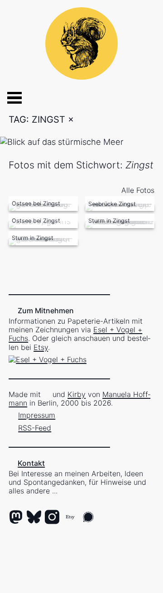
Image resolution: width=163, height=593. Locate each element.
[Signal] (88, 518)
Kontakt (31, 463)
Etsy (41, 347)
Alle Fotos (137, 190)
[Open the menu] (7, 98)
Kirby (76, 394)
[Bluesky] (34, 518)
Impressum (36, 415)
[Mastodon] (16, 518)
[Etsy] (70, 518)
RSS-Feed (34, 427)
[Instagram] (52, 518)
